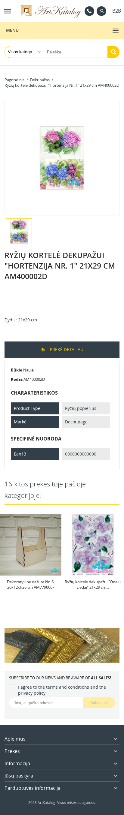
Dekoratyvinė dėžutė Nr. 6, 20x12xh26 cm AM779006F (30, 584)
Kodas (17, 379)
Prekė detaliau (66, 349)
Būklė (16, 370)
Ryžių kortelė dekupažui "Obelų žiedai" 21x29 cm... (93, 584)
